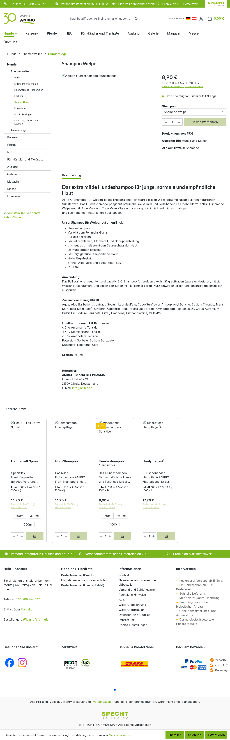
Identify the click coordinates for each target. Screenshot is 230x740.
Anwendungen (19, 130)
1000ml (27, 524)
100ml (20, 516)
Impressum (126, 620)
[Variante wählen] (34, 536)
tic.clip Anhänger (23, 114)
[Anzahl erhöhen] (179, 122)
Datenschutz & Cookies (134, 615)
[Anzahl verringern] (166, 122)
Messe (11, 189)
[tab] (71, 175)
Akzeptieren (216, 735)
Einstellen (174, 735)
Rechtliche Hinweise (132, 594)
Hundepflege (21, 102)
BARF (17, 77)
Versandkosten (103, 701)
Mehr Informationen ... (121, 735)
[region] (108, 119)
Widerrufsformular (36, 619)
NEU (10, 152)
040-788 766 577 (28, 599)
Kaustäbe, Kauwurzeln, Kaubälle (26, 122)
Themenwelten (20, 71)
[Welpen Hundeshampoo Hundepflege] (108, 76)
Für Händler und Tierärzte (25, 159)
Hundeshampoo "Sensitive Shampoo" (111, 463)
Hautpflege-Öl (154, 461)
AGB (122, 599)
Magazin (13, 181)
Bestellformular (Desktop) (78, 575)
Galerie (12, 174)
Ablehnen (194, 735)
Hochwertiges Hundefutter (28, 90)
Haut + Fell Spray (24, 461)
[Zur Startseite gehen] (22, 18)
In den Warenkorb (205, 122)
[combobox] (100, 18)
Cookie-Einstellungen (133, 625)
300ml (34, 516)
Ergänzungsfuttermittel (26, 83)
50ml (108, 516)
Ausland (12, 167)
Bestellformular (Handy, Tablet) (82, 585)
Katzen (12, 137)
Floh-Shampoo (66, 461)
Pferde (11, 144)
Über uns (13, 196)
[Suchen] (136, 18)
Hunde (12, 64)
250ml (121, 516)
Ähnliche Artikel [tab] (16, 409)
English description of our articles (84, 580)
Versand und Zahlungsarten (138, 589)
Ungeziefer (20, 108)
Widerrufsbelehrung (132, 605)
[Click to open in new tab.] (22, 662)
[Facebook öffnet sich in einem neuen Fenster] (9, 662)
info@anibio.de (82, 388)
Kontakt (26, 609)
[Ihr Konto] (201, 18)
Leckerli (18, 96)
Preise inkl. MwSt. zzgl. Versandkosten (182, 86)
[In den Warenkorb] (78, 536)
